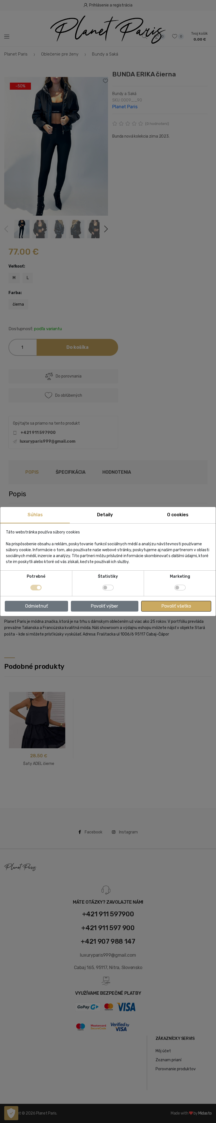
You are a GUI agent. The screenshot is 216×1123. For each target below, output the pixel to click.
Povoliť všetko (176, 606)
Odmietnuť (36, 606)
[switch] (108, 587)
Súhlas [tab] (35, 514)
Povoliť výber (104, 606)
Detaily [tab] (105, 514)
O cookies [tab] (177, 514)
